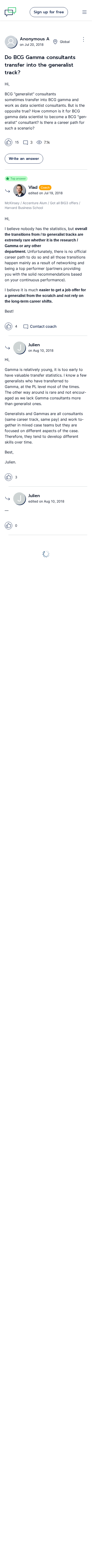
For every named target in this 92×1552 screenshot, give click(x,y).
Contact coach (43, 326)
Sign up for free (49, 12)
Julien (34, 345)
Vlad (33, 187)
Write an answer (24, 159)
